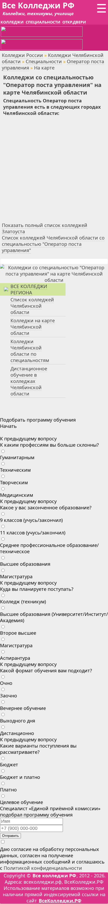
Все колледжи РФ (54, 875)
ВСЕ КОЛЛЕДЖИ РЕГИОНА (28, 289)
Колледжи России (22, 55)
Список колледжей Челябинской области (32, 305)
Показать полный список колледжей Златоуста (44, 228)
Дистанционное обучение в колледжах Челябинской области (28, 381)
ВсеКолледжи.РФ (60, 900)
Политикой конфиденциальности (43, 868)
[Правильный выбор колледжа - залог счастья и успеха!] (54, 280)
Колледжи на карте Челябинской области (32, 326)
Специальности (44, 61)
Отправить (10, 836)
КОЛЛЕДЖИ (12, 22)
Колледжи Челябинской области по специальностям (29, 350)
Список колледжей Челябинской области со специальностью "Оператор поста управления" (53, 244)
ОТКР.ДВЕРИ (74, 22)
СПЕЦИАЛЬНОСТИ (43, 22)
